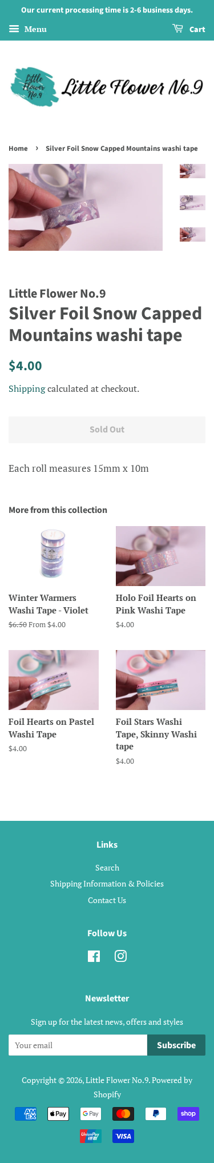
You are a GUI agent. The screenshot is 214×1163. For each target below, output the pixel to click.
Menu (34, 28)
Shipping (27, 388)
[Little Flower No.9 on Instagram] (120, 958)
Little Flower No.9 (117, 1079)
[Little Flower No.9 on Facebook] (93, 958)
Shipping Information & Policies (107, 883)
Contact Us (107, 900)
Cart (196, 29)
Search (107, 867)
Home (18, 148)
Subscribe (176, 1045)
